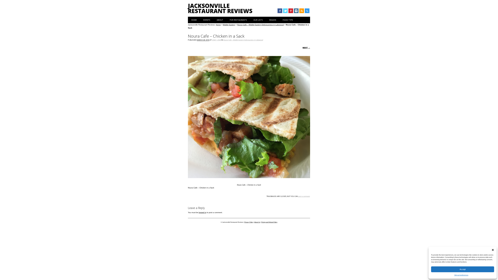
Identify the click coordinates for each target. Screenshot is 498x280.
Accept (463, 269)
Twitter (285, 10)
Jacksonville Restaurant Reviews (220, 8)
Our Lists (258, 20)
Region (272, 20)
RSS (301, 10)
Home (194, 20)
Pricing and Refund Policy (269, 222)
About (220, 20)
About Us (257, 222)
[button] (493, 250)
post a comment (304, 196)
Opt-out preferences (461, 275)
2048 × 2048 (216, 40)
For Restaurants (238, 20)
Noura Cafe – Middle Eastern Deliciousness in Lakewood (260, 25)
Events (206, 20)
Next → (306, 47)
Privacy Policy (248, 222)
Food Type (288, 20)
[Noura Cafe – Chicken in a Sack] (249, 181)
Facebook (280, 10)
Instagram (296, 10)
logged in (202, 212)
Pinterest (290, 10)
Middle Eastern (229, 25)
